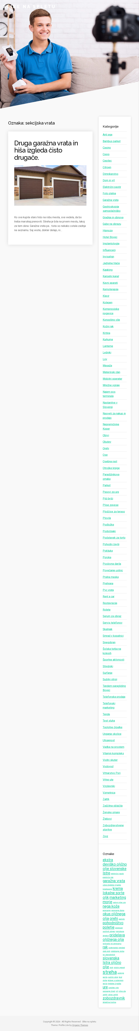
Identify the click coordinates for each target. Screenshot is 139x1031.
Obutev (107, 441)
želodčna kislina (109, 1002)
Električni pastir (112, 187)
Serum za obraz (112, 616)
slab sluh (106, 951)
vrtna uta (122, 991)
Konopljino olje (111, 319)
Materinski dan (111, 372)
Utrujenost (109, 740)
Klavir (106, 296)
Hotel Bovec (110, 237)
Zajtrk (106, 799)
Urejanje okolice (112, 734)
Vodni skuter (110, 760)
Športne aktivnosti (113, 659)
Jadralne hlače (111, 263)
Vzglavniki (109, 786)
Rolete (107, 609)
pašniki (122, 919)
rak (105, 947)
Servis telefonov (112, 622)
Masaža (107, 365)
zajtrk (105, 995)
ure (105, 987)
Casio (106, 154)
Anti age (107, 134)
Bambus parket (112, 141)
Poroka (107, 557)
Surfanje (107, 673)
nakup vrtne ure (119, 902)
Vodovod (108, 766)
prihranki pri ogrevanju (112, 944)
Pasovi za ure (111, 492)
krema (118, 888)
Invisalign (108, 256)
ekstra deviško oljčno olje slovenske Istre (115, 866)
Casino (107, 147)
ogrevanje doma (117, 910)
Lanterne (108, 346)
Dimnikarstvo (110, 174)
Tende (106, 714)
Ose (105, 454)
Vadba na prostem (113, 747)
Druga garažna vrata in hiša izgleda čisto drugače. (46, 150)
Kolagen (107, 302)
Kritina (106, 333)
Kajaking (108, 269)
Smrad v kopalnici (113, 635)
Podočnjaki (109, 531)
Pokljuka (108, 550)
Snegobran (109, 642)
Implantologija (111, 243)
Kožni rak (108, 326)
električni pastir (117, 874)
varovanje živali (109, 991)
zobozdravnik (114, 998)
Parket (107, 485)
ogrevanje (107, 910)
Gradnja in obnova (113, 217)
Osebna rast (110, 461)
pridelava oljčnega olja (114, 937)
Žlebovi (107, 818)
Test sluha (109, 720)
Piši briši (108, 498)
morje (107, 902)
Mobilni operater (112, 378)
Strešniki (108, 666)
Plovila (107, 518)
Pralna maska (111, 577)
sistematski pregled (116, 948)
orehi (114, 918)
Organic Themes (80, 1025)
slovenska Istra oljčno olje (112, 962)
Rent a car (108, 596)
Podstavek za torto (114, 537)
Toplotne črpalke (112, 727)
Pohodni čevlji (111, 544)
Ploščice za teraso (114, 511)
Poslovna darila (112, 563)
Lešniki (107, 352)
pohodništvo (113, 923)
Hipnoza (108, 230)
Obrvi (106, 435)
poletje (108, 927)
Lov (105, 359)
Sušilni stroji (110, 679)
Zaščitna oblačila (113, 805)
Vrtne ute (108, 779)
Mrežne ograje (111, 385)
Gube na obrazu (112, 224)
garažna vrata (114, 881)
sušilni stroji (113, 977)
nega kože (111, 906)
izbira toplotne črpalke (112, 885)
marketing (118, 897)
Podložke (108, 524)
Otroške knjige (111, 468)
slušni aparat (119, 967)
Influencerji (109, 250)
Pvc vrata (108, 590)
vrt (117, 991)
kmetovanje (107, 889)
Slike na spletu (29, 6)
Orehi (106, 448)
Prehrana (108, 583)
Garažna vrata (110, 200)
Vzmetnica (109, 792)
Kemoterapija (110, 289)
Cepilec (107, 160)
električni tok (108, 877)
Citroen (107, 167)
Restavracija (110, 603)
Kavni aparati (110, 282)
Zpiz (105, 836)
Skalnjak (107, 629)
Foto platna (109, 193)
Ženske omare (111, 812)
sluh (111, 967)
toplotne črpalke (114, 984)
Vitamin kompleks (113, 753)
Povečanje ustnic (113, 570)
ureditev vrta (113, 988)
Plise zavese (110, 505)
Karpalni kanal (111, 276)
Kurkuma (108, 339)
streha (110, 972)
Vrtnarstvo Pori (112, 773)
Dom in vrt (109, 180)
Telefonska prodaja (114, 696)
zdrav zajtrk (113, 995)
